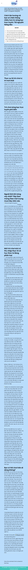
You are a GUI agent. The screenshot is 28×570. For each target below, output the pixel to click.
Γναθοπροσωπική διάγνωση (13, 567)
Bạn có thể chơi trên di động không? (15, 41)
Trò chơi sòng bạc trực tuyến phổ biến (16, 32)
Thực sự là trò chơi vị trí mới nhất (14, 31)
